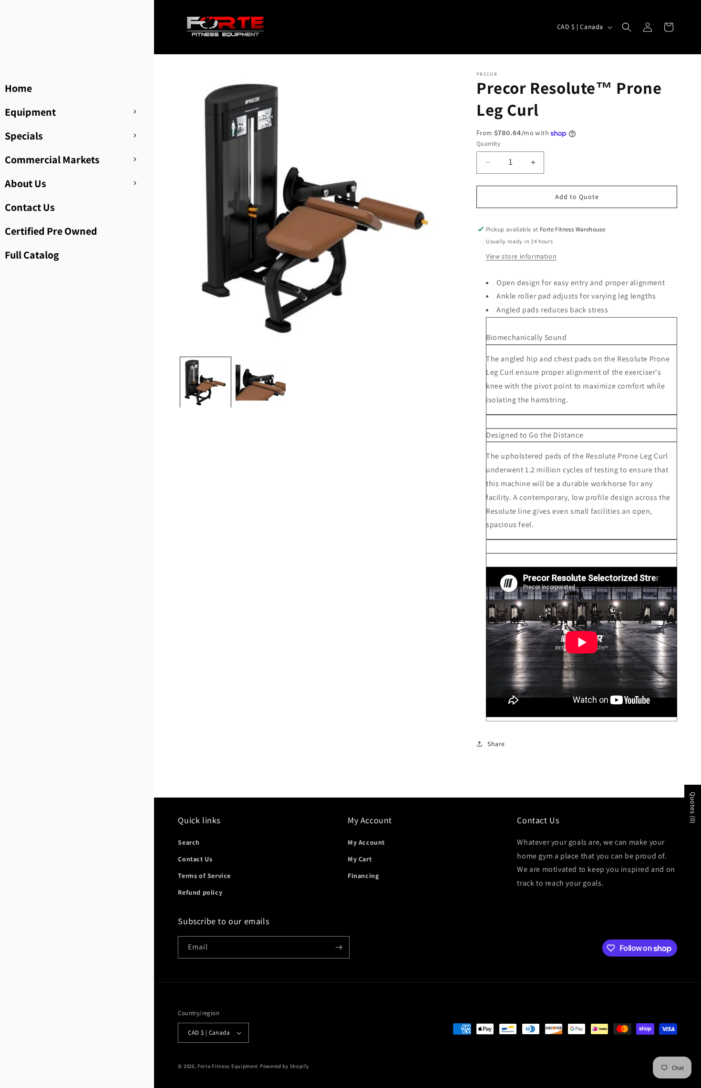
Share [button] (496, 743)
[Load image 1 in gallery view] (205, 383)
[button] (626, 27)
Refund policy (200, 892)
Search (189, 842)
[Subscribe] (338, 947)
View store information (521, 256)
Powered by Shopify (284, 1066)
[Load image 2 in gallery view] (261, 383)
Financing (363, 875)
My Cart (359, 859)
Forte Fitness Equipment (227, 1066)
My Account (366, 842)
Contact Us (195, 859)
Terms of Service (204, 875)
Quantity (488, 144)
